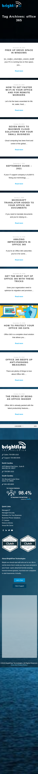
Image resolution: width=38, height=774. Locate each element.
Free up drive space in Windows (19, 51)
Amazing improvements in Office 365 (19, 242)
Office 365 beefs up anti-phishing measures (19, 362)
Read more (19, 71)
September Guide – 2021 (19, 167)
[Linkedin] (6, 530)
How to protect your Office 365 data (19, 326)
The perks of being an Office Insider (19, 397)
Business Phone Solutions (11, 518)
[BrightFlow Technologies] (11, 5)
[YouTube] (12, 530)
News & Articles (7, 523)
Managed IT (6, 510)
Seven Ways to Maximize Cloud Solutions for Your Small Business (19, 130)
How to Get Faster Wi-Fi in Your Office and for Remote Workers (19, 91)
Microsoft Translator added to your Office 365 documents (19, 204)
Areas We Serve (7, 525)
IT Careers (5, 520)
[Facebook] (3, 530)
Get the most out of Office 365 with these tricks (19, 278)
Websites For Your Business (12, 515)
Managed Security (8, 513)
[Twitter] (9, 530)
